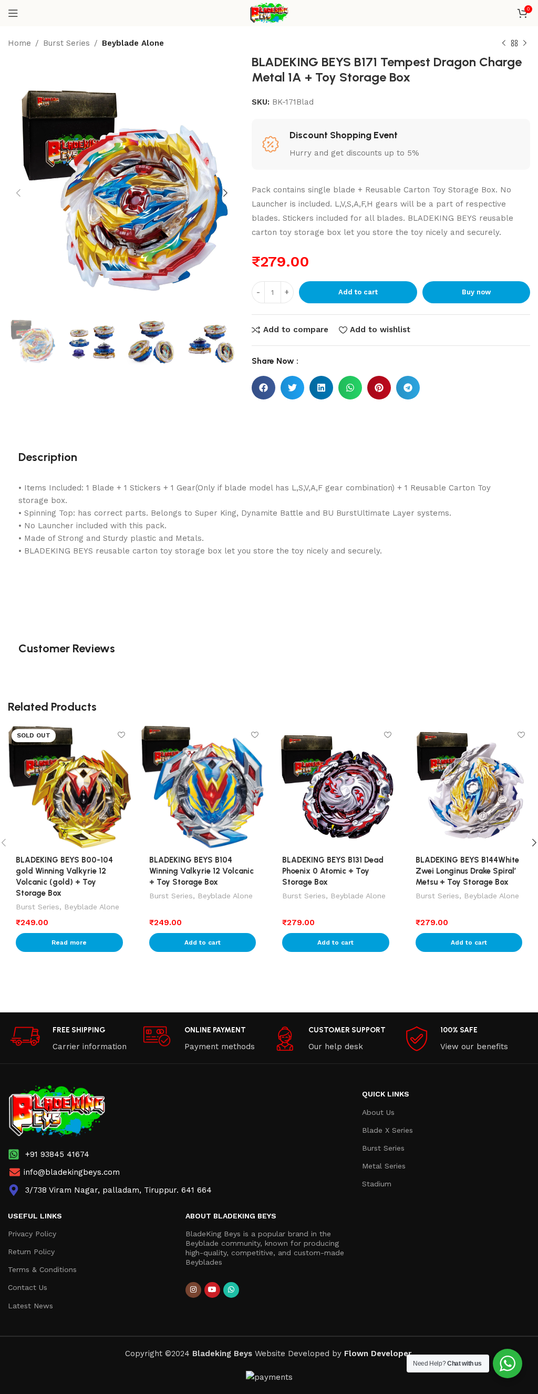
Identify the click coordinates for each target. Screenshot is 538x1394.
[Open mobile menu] (13, 13)
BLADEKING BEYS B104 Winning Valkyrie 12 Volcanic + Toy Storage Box (201, 871)
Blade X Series (387, 1130)
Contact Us (27, 1287)
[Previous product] (504, 43)
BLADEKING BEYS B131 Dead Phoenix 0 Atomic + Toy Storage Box (333, 871)
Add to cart (358, 292)
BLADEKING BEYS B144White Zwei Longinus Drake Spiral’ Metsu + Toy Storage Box (467, 871)
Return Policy (31, 1251)
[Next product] (525, 43)
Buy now (476, 292)
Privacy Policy (32, 1233)
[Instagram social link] (193, 1290)
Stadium (376, 1184)
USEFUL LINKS (35, 1216)
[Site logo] (269, 12)
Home (19, 43)
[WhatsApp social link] (231, 1290)
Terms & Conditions (42, 1269)
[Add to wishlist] (121, 734)
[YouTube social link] (212, 1290)
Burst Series (66, 43)
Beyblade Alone (133, 43)
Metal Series (384, 1166)
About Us (378, 1112)
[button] (263, 387)
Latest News (30, 1305)
